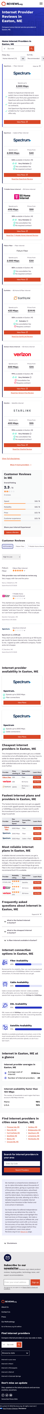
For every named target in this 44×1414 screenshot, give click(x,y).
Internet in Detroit (7, 1372)
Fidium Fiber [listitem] (20, 546)
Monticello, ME (33, 1139)
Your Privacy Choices (10, 1408)
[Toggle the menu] (41, 3)
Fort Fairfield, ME (13, 1133)
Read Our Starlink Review (22, 449)
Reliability (7, 507)
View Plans (21, 122)
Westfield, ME (12, 1136)
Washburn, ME (33, 1133)
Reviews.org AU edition (14, 1326)
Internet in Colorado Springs (11, 1376)
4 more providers (20, 465)
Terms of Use (5, 1399)
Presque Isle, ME (13, 1127)
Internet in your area (8, 1359)
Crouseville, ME (12, 1142)
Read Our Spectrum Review (22, 179)
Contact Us (5, 1312)
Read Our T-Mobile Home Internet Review (22, 235)
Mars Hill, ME (11, 1130)
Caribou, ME (32, 1127)
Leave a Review (12, 532)
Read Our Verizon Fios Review (22, 393)
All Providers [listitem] (7, 546)
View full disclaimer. (11, 458)
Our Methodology (8, 1322)
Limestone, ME (33, 1136)
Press (3, 1317)
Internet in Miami (7, 1364)
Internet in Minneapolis (9, 1368)
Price (6, 513)
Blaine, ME (11, 1139)
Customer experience (12, 518)
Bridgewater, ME (34, 1130)
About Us (24, 1232)
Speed (6, 501)
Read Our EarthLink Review (22, 336)
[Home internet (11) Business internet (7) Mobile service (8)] (13, 58)
